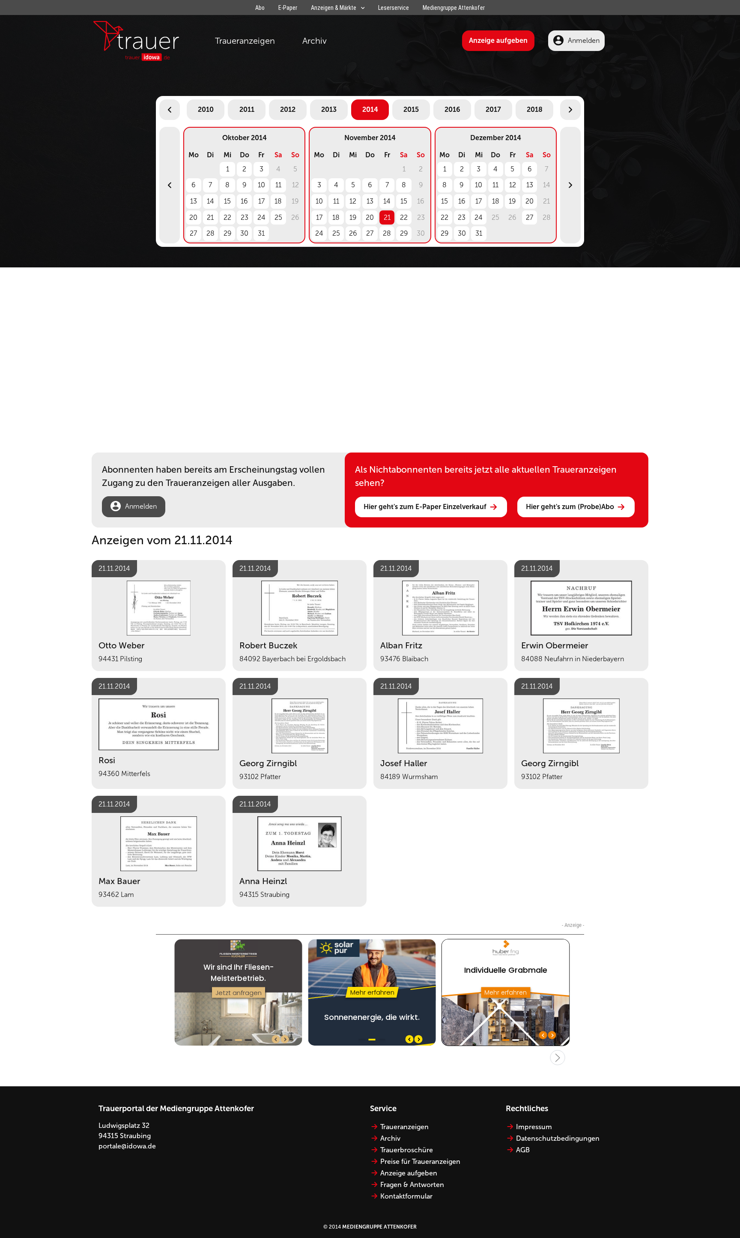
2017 (493, 109)
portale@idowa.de (127, 1146)
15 (227, 201)
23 (244, 217)
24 (261, 217)
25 (278, 217)
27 (193, 233)
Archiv (314, 40)
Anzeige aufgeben (498, 40)
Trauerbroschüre (406, 1150)
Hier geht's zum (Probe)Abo (570, 506)
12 (352, 201)
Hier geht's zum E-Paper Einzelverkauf (425, 506)
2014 (370, 109)
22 (227, 217)
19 (353, 217)
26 (353, 233)
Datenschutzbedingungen (558, 1138)
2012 (287, 109)
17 (261, 201)
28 (210, 233)
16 (244, 201)
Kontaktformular (406, 1196)
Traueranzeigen (245, 40)
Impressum (534, 1126)
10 (261, 185)
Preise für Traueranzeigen (420, 1161)
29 (228, 233)
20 (193, 217)
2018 (535, 109)
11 (278, 185)
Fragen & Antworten (412, 1184)
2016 (452, 109)
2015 (411, 109)
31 (261, 233)
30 (244, 233)
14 (210, 201)
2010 (206, 109)
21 (210, 217)
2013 (329, 109)
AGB (523, 1150)
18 (278, 201)
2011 (246, 109)
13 (193, 201)
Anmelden (584, 40)
